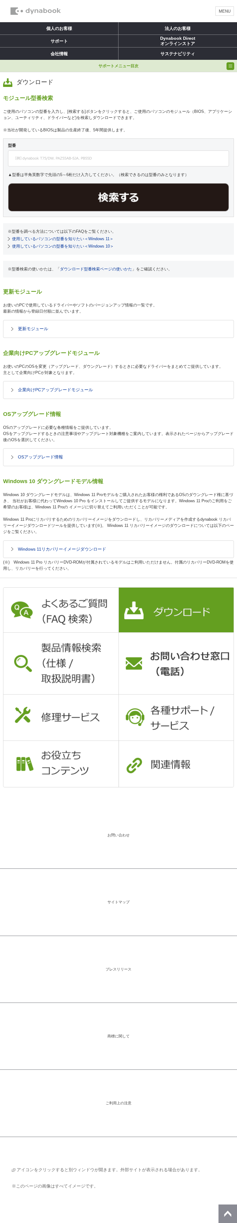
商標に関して (118, 1036)
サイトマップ (118, 902)
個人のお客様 (59, 28)
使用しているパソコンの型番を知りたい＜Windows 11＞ (63, 238)
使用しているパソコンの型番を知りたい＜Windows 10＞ (63, 246)
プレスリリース (118, 969)
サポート (59, 41)
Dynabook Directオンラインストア (177, 41)
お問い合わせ (118, 835)
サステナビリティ (177, 53)
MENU (225, 11)
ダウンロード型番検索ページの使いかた (96, 269)
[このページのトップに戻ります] (227, 1214)
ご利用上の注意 (118, 1103)
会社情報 (59, 53)
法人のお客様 (178, 28)
